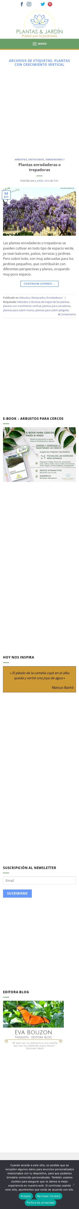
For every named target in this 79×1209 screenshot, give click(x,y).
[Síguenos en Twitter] (43, 4)
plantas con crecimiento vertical (22, 306)
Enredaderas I (55, 159)
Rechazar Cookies (48, 1196)
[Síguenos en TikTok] (36, 4)
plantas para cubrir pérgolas (52, 310)
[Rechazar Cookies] (73, 1186)
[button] (39, 44)
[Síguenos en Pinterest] (50, 4)
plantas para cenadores (56, 306)
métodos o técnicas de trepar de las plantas (43, 302)
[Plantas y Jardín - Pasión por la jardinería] (39, 24)
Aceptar (26, 1196)
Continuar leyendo (39, 283)
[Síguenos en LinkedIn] (57, 4)
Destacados (36, 159)
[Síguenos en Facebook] (22, 4)
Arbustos (21, 159)
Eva (56, 180)
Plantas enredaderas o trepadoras (39, 167)
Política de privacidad (40, 1202)
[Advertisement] (39, 110)
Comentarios (67, 314)
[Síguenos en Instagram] (29, 4)
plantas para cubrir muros (18, 310)
